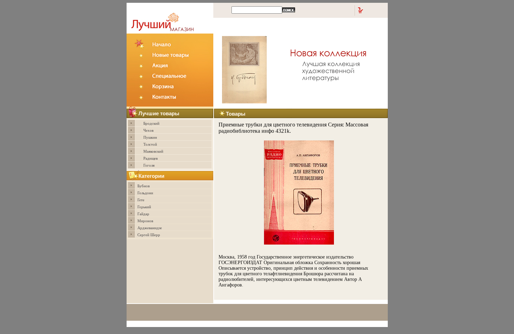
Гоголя (149, 165)
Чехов (148, 130)
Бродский (151, 123)
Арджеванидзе (149, 228)
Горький (144, 207)
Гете (140, 200)
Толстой (150, 144)
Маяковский (153, 151)
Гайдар (143, 214)
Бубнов (143, 186)
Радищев (150, 158)
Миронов (145, 221)
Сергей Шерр (148, 235)
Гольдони (145, 193)
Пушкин (150, 137)
